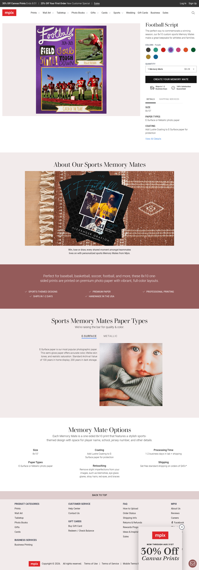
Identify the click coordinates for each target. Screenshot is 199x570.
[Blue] (156, 57)
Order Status (129, 513)
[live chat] (193, 564)
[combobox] (171, 69)
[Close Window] (181, 527)
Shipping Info (130, 518)
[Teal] (156, 50)
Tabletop (61, 12)
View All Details (153, 138)
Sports (116, 12)
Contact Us (74, 513)
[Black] (148, 50)
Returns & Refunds (132, 522)
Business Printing (23, 544)
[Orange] (186, 50)
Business (155, 12)
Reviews (175, 513)
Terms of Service (110, 563)
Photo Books (78, 12)
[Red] (163, 50)
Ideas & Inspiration (132, 532)
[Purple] (171, 50)
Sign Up (193, 3)
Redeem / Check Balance (81, 530)
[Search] (193, 12)
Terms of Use (91, 563)
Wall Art (47, 12)
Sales (97, 3)
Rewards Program (132, 527)
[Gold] (148, 57)
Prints (34, 12)
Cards (105, 12)
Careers (175, 518)
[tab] (150, 99)
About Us (175, 508)
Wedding (130, 12)
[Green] (193, 50)
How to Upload (130, 508)
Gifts (93, 12)
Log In (183, 3)
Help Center (74, 508)
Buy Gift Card (75, 526)
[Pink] (178, 50)
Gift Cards (143, 12)
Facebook (179, 522)
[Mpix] (9, 12)
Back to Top (99, 495)
